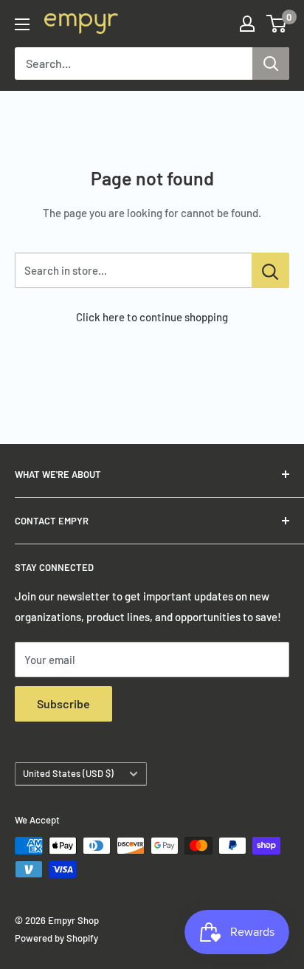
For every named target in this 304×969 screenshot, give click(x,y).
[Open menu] (22, 24)
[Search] (270, 63)
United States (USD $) (68, 773)
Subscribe (63, 703)
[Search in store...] (270, 270)
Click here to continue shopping (152, 316)
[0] (277, 23)
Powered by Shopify (56, 938)
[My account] (247, 24)
